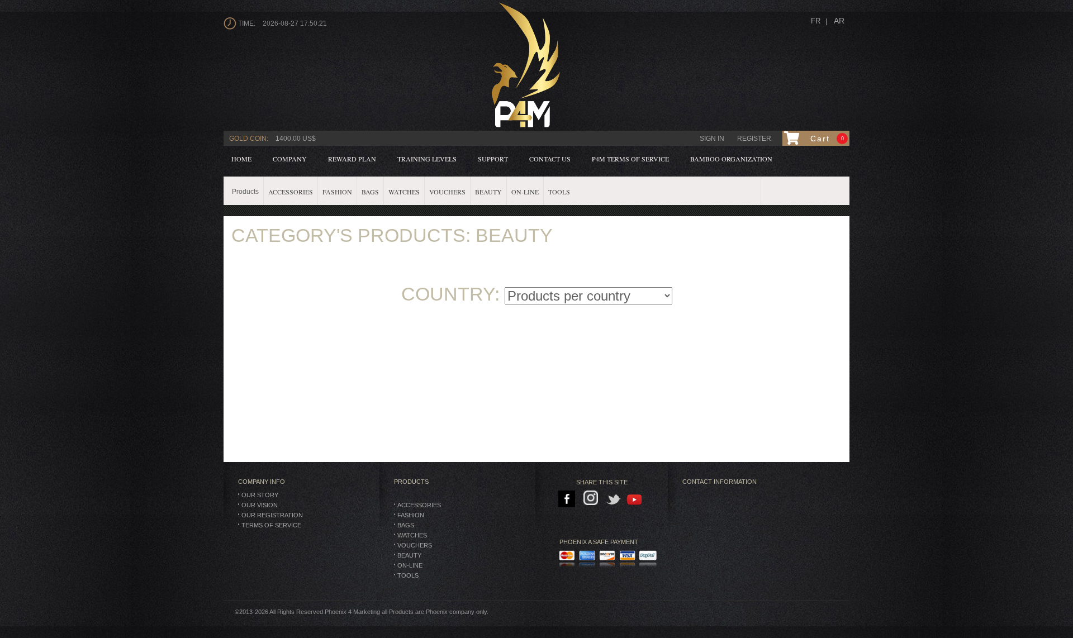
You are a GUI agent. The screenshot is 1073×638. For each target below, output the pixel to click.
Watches (412, 535)
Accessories (419, 505)
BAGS (405, 525)
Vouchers (414, 545)
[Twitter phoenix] (614, 499)
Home (241, 158)
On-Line (409, 565)
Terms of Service (271, 525)
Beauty (409, 555)
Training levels (427, 158)
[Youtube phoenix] (635, 499)
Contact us (550, 158)
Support (493, 158)
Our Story (259, 495)
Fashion (410, 515)
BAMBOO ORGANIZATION (731, 158)
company (290, 158)
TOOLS (408, 575)
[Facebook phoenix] (567, 499)
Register (754, 138)
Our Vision (259, 505)
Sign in (712, 138)
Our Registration (272, 515)
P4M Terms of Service (630, 158)
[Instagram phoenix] (592, 499)
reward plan (352, 158)
